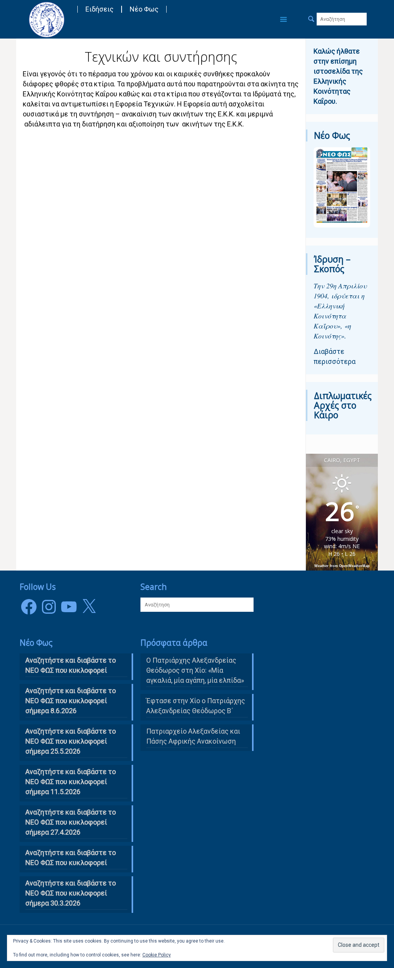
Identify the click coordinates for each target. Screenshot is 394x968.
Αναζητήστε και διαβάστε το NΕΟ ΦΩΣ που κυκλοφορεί (70, 665)
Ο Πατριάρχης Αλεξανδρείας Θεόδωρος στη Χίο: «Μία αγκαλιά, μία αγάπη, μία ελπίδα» (195, 670)
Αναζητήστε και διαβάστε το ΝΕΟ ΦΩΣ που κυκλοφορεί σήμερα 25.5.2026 (70, 741)
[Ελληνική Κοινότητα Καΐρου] (46, 19)
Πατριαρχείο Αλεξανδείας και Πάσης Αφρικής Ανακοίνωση (193, 736)
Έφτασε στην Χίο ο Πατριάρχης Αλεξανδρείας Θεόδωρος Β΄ (195, 706)
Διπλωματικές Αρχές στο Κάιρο (343, 405)
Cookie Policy (156, 955)
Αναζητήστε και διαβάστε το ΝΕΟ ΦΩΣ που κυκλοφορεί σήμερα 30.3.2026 (70, 893)
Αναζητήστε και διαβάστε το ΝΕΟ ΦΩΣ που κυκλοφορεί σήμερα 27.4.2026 (70, 822)
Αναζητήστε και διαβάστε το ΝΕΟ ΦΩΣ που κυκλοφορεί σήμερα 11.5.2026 (70, 782)
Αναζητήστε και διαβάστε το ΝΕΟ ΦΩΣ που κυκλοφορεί (70, 857)
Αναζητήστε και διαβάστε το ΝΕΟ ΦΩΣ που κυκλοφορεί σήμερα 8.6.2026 (70, 701)
